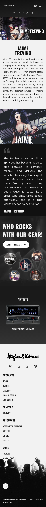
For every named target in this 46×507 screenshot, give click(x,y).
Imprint (32, 499)
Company (6, 413)
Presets (6, 440)
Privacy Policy (39, 499)
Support (6, 431)
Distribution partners (12, 426)
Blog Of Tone (8, 458)
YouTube (6, 453)
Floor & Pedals (9, 395)
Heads (5, 381)
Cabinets (6, 385)
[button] (40, 6)
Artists (6, 435)
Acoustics (7, 390)
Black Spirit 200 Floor (23, 329)
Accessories (8, 400)
